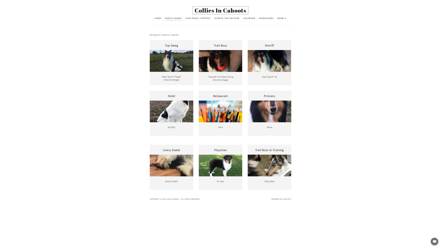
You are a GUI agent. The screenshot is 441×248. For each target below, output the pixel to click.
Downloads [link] (266, 18)
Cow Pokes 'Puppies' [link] (198, 18)
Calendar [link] (249, 18)
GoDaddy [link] (287, 199)
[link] (220, 12)
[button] (282, 18)
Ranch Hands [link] (173, 18)
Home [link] (158, 18)
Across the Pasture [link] (227, 18)
